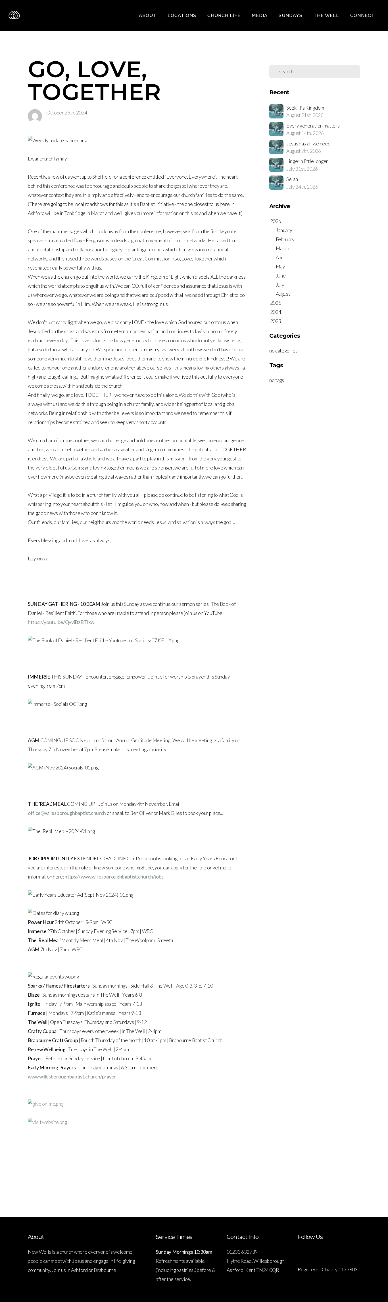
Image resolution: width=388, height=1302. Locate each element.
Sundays (291, 15)
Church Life (224, 15)
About (148, 15)
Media (260, 15)
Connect (363, 15)
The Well (327, 15)
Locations (183, 15)
